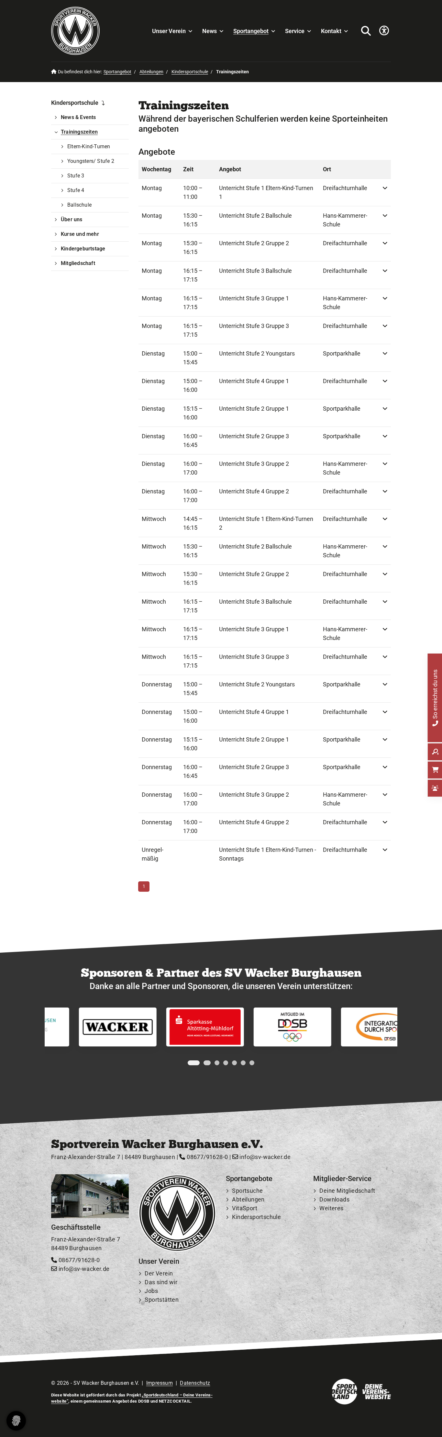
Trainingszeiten (79, 132)
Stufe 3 (75, 176)
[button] (385, 192)
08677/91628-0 (206, 1157)
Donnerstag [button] (157, 684)
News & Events (78, 117)
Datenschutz (195, 1383)
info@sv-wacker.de (264, 1157)
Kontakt (331, 31)
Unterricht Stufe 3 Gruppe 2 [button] (254, 463)
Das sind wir (161, 1282)
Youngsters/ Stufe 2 (90, 161)
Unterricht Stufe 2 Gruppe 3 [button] (254, 436)
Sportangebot (251, 31)
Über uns (72, 219)
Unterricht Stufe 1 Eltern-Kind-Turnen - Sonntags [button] (267, 854)
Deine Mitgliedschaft (347, 1190)
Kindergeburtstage (83, 249)
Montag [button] (152, 188)
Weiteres (331, 1208)
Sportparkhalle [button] (341, 353)
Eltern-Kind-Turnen (88, 146)
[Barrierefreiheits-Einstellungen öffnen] (384, 31)
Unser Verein (169, 31)
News (209, 31)
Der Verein (159, 1273)
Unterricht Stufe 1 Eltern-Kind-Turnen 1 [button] (266, 192)
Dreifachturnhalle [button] (345, 188)
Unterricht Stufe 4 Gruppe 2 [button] (254, 491)
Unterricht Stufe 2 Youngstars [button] (257, 353)
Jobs (151, 1290)
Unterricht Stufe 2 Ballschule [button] (255, 215)
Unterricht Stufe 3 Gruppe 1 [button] (254, 298)
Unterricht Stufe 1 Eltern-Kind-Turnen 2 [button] (266, 523)
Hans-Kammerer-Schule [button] (345, 220)
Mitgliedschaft (78, 263)
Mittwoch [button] (154, 518)
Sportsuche (247, 1190)
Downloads (334, 1199)
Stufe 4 (75, 190)
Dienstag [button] (153, 353)
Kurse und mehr (80, 234)
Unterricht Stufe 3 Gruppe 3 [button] (254, 325)
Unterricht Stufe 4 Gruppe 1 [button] (254, 381)
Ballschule (79, 205)
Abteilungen (151, 72)
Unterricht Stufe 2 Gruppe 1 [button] (254, 408)
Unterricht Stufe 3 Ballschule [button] (255, 270)
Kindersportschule (189, 72)
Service (294, 31)
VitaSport (244, 1208)
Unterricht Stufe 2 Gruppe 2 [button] (254, 243)
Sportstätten (162, 1299)
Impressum (159, 1383)
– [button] (193, 192)
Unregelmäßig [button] (152, 854)
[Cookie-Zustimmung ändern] (16, 1421)
